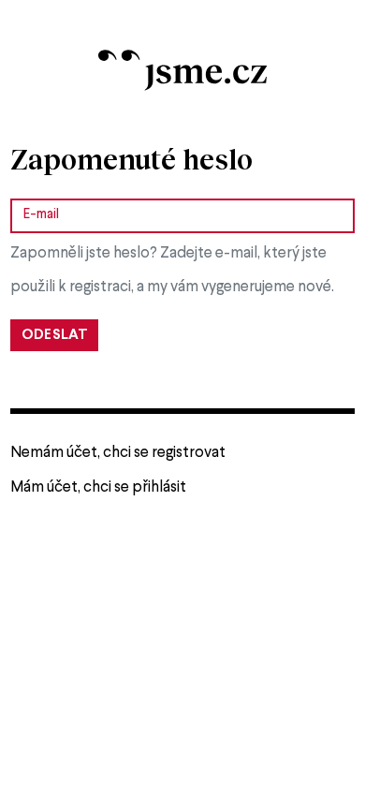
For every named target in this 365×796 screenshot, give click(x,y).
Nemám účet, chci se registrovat (118, 453)
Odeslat (55, 335)
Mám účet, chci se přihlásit (98, 487)
